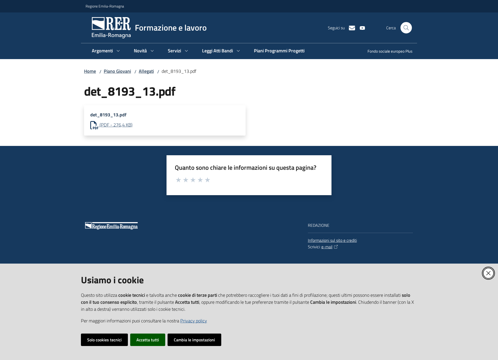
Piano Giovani (117, 71)
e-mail (327, 247)
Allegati (146, 71)
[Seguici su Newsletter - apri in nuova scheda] (350, 27)
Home (90, 71)
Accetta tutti (147, 340)
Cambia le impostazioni (194, 340)
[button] (406, 28)
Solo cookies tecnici (104, 340)
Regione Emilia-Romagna (105, 6)
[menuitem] (386, 51)
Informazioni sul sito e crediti (332, 240)
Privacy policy (193, 320)
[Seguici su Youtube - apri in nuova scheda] (360, 27)
